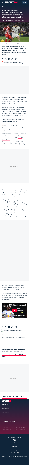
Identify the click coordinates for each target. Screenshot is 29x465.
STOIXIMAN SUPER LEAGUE (12, 340)
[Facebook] (2, 59)
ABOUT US (14, 427)
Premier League (22, 216)
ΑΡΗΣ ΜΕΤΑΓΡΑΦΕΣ (10, 337)
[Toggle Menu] (2, 2)
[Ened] (14, 446)
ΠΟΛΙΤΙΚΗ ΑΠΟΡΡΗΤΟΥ (19, 429)
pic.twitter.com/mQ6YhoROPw (11, 142)
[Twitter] (5, 59)
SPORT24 (7, 450)
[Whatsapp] (16, 59)
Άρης (4, 97)
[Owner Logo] (14, 440)
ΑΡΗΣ (3, 337)
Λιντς (15, 121)
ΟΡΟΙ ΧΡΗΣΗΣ (7, 429)
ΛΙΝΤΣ (3, 340)
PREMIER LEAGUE (23, 340)
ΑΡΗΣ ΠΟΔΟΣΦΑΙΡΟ (20, 337)
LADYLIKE (12, 452)
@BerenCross (6, 140)
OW (18, 452)
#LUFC (20, 137)
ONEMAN (22, 450)
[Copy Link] (12, 59)
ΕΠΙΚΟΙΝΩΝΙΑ (22, 427)
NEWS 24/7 (14, 450)
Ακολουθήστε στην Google (9, 349)
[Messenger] (9, 59)
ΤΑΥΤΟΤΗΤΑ (6, 427)
